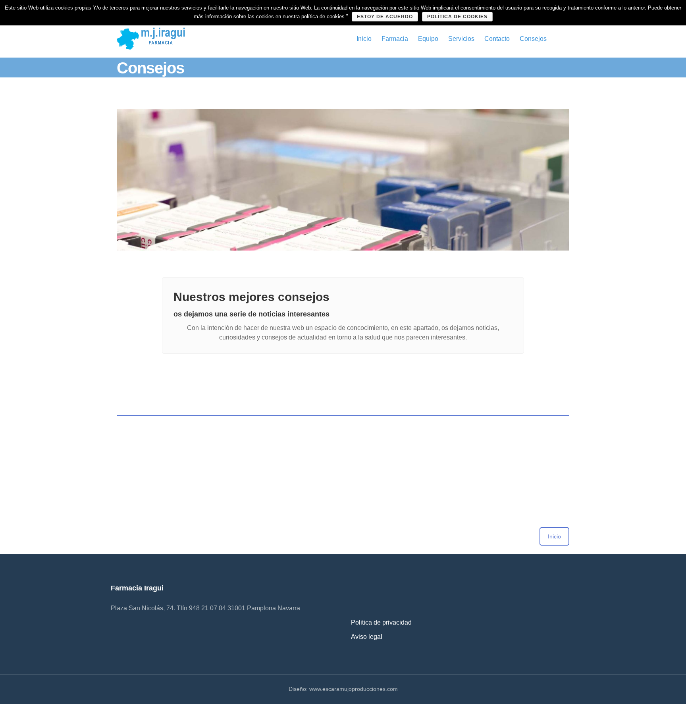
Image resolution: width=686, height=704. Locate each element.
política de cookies (457, 16)
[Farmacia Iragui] (151, 38)
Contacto (497, 38)
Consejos (533, 38)
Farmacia (395, 38)
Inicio (364, 38)
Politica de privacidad (381, 622)
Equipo (428, 38)
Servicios (461, 38)
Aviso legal (366, 636)
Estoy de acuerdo (385, 16)
